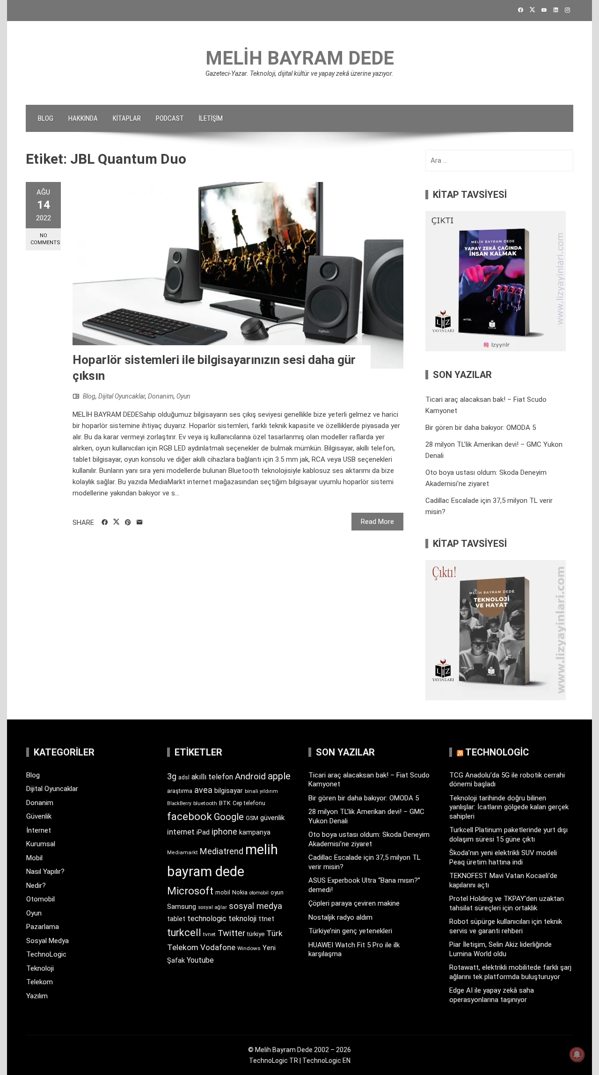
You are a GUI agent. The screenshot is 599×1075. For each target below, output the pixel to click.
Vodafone (217, 947)
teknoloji (242, 918)
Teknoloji (40, 968)
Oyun (183, 396)
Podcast (170, 118)
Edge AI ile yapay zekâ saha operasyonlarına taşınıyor (491, 995)
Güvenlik (38, 816)
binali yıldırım (261, 791)
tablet (176, 918)
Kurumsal (40, 844)
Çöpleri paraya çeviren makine (354, 903)
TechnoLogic (46, 954)
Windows (249, 948)
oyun (277, 892)
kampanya (254, 832)
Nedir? (36, 885)
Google (229, 816)
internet (181, 832)
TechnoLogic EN (326, 1060)
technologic (206, 918)
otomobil (259, 893)
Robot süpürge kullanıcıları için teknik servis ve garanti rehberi (505, 926)
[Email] (140, 522)
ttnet (266, 919)
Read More (377, 521)
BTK (225, 802)
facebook (189, 816)
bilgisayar (228, 790)
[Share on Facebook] (104, 522)
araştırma (179, 790)
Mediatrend (221, 851)
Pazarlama (42, 926)
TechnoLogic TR (273, 1060)
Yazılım (37, 996)
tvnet (209, 934)
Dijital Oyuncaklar (121, 396)
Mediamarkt (182, 853)
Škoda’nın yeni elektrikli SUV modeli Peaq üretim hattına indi (503, 857)
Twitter (231, 933)
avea (203, 790)
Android (250, 776)
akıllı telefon (212, 776)
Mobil (34, 858)
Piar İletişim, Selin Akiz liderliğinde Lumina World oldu (500, 949)
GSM (252, 817)
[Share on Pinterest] (128, 522)
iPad (203, 832)
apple (279, 776)
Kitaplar (127, 118)
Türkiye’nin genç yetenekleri (350, 931)
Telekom (39, 982)
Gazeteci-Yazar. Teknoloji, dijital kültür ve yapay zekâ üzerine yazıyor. (299, 73)
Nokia (240, 892)
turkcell (184, 932)
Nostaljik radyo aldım (340, 917)
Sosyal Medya (47, 941)
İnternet (38, 830)
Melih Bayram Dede (299, 58)
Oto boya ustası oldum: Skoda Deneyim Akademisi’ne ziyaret (369, 839)
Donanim (161, 396)
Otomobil (40, 899)
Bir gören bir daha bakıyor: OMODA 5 (480, 427)
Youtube (200, 960)
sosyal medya (255, 906)
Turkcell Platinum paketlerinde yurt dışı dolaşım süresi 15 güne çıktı (508, 834)
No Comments (45, 239)
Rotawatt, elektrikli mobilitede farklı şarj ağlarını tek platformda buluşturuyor (510, 972)
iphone (224, 831)
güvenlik (272, 818)
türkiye (255, 933)
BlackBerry (179, 803)
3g (171, 776)
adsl (184, 777)
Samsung (181, 907)
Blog (45, 118)
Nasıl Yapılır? (45, 871)
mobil (222, 892)
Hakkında (83, 118)
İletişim (211, 118)
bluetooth (205, 803)
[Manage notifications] (577, 1054)
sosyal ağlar (212, 907)
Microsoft (190, 891)
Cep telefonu (249, 803)
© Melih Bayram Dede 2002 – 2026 (299, 1049)
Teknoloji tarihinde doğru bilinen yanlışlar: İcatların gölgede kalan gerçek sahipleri (509, 807)
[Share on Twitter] (116, 522)
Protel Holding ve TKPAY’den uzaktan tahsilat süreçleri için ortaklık (506, 903)
